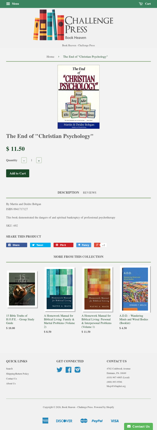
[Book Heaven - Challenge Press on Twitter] (59, 371)
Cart (147, 3)
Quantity (11, 160)
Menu (15, 3)
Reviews (89, 192)
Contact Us (11, 378)
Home (50, 56)
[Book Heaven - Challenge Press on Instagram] (77, 371)
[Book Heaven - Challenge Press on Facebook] (68, 371)
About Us (11, 383)
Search (9, 368)
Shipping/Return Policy (17, 373)
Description (68, 192)
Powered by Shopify (104, 407)
